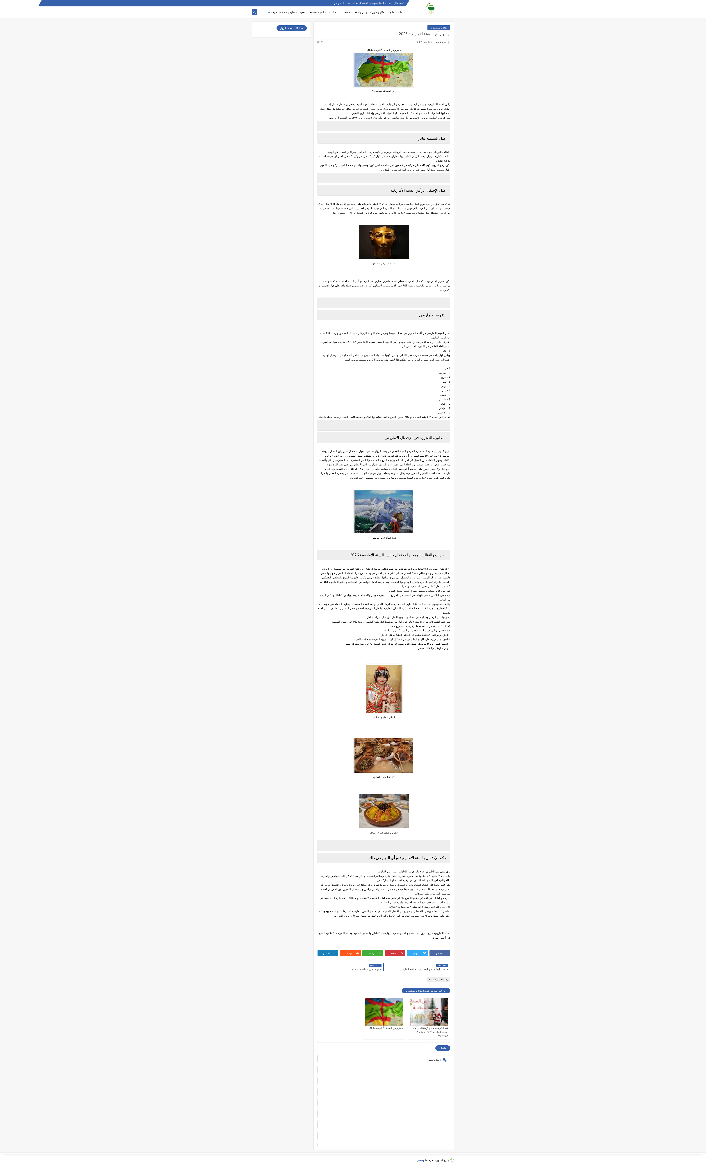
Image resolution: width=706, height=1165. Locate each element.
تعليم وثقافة (288, 12)
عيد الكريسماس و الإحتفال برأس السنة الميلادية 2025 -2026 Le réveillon (430, 1032)
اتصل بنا (346, 3)
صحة (347, 12)
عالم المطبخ (396, 12)
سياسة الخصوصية (378, 3)
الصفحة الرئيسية (396, 3)
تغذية (302, 12)
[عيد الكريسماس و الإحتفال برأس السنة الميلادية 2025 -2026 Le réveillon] (429, 1012)
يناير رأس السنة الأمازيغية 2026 (386, 1028)
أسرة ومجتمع (317, 12)
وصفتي (420, 1160)
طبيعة (274, 12)
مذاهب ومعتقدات (439, 27)
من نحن (337, 3)
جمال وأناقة (361, 12)
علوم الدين (334, 12)
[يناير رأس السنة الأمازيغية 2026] (384, 1012)
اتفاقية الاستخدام (360, 3)
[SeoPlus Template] (451, 1160)
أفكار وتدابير (378, 12)
